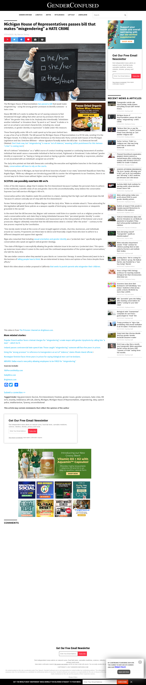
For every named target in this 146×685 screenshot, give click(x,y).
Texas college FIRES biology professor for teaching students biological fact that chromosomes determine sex (129, 274)
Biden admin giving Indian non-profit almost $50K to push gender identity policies (128, 197)
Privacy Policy (73, 677)
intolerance (59, 15)
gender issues (69, 397)
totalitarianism (16, 402)
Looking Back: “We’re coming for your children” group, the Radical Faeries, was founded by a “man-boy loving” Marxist (129, 261)
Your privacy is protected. (16, 437)
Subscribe (122, 682)
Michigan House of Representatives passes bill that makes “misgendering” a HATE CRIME (129, 118)
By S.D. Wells (129, 180)
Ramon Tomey (23, 35)
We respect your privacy (61, 664)
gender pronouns (83, 397)
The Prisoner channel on (36, 330)
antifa (48, 15)
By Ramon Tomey (130, 124)
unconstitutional (38, 402)
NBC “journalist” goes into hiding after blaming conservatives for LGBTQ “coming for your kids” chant (129, 302)
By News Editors (129, 137)
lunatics (38, 15)
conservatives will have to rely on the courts (27, 166)
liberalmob (82, 15)
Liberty (37, 400)
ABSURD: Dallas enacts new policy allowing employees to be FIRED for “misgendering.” (40, 361)
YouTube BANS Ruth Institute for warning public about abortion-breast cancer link (129, 186)
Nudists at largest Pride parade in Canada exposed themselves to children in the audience (129, 208)
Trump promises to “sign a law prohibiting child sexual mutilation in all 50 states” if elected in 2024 (129, 325)
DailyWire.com (10, 375)
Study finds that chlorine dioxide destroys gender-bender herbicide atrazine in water (128, 335)
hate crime (95, 397)
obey (95, 400)
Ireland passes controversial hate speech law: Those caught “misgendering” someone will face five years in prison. (52, 348)
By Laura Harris (129, 165)
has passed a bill (45, 104)
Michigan (44, 400)
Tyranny (26, 402)
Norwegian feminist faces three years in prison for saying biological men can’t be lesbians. (42, 357)
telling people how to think (28, 259)
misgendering (86, 400)
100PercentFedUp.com (13, 370)
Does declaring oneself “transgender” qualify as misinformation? (126, 234)
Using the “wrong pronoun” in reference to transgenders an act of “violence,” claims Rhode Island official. (48, 352)
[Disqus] (55, 554)
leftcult (71, 15)
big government (24, 397)
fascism (35, 397)
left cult (30, 400)
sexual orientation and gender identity (50, 239)
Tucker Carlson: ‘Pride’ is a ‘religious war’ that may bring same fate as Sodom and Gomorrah (127, 144)
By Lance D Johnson (131, 227)
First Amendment (46, 397)
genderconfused (25, 15)
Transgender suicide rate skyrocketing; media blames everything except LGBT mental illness (128, 106)
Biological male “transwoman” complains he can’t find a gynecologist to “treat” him (128, 314)
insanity (12, 400)
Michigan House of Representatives (64, 400)
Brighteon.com (10, 380)
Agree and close (124, 672)
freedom (58, 397)
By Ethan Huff (129, 111)
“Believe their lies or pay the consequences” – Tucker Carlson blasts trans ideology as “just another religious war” (129, 131)
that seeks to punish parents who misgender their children (75, 266)
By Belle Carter (129, 212)
